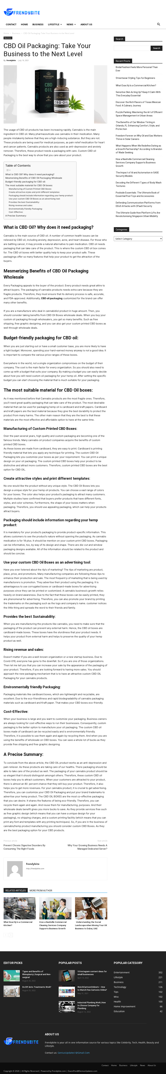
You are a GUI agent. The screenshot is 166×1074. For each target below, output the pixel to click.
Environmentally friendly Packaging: (25, 209)
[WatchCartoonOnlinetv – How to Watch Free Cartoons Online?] (67, 991)
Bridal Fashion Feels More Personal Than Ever (137, 69)
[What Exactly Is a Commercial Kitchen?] (20, 908)
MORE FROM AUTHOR (41, 890)
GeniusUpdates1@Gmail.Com (74, 1052)
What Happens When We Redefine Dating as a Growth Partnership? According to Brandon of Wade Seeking (139, 149)
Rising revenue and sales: (21, 205)
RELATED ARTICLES (16, 890)
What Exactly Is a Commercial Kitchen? (136, 85)
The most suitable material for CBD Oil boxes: (29, 185)
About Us (86, 24)
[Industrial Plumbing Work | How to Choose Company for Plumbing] (67, 1006)
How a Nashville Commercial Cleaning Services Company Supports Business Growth (52, 925)
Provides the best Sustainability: (24, 202)
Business (37, 24)
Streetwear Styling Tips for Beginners (135, 78)
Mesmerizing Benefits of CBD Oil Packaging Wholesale (33, 178)
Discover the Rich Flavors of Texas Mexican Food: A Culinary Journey (138, 104)
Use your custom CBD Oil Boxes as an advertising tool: (34, 199)
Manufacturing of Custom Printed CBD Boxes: (30, 189)
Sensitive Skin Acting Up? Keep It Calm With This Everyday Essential (138, 94)
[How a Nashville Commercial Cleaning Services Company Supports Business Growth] (55, 908)
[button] (158, 24)
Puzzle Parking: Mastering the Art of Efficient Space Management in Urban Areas (139, 114)
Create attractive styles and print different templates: (34, 192)
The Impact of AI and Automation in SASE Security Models (137, 174)
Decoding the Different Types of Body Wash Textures (138, 184)
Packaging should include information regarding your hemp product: (41, 195)
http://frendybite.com (35, 868)
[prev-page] (6, 935)
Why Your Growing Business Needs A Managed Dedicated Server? (87, 847)
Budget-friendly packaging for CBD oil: (25, 181)
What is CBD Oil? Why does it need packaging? (29, 174)
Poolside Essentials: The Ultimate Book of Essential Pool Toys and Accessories (137, 194)
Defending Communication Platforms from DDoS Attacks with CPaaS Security (138, 204)
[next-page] (11, 935)
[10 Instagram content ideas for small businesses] (67, 975)
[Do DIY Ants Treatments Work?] (12, 991)
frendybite (11, 60)
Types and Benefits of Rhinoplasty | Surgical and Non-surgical (36, 974)
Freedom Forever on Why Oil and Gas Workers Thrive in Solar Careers (139, 137)
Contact (11, 24)
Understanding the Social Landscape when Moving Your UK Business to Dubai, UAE (91, 925)
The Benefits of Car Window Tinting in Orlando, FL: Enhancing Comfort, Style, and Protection (138, 125)
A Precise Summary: (16, 215)
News (70, 24)
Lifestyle (53, 24)
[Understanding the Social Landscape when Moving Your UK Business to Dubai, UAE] (91, 908)
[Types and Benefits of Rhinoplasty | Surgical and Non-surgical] (12, 975)
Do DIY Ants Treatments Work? (36, 987)
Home (24, 24)
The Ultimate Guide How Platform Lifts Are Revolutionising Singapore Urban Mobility (138, 214)
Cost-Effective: (16, 212)
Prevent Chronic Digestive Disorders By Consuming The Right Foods (24, 847)
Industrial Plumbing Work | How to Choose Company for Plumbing (91, 1005)
